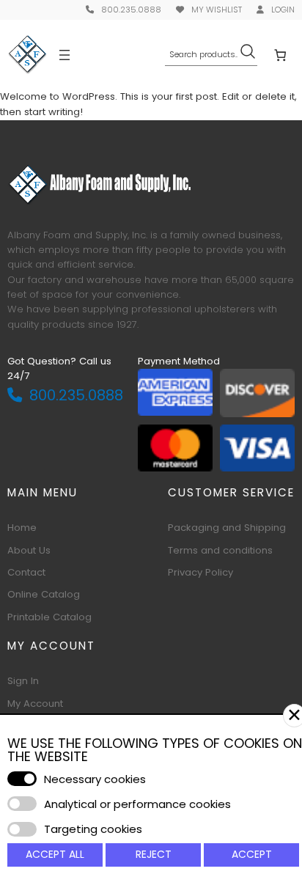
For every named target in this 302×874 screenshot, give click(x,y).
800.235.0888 (131, 9)
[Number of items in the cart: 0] (280, 55)
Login (283, 9)
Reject (154, 854)
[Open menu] (64, 55)
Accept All (55, 854)
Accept (252, 854)
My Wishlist (216, 9)
